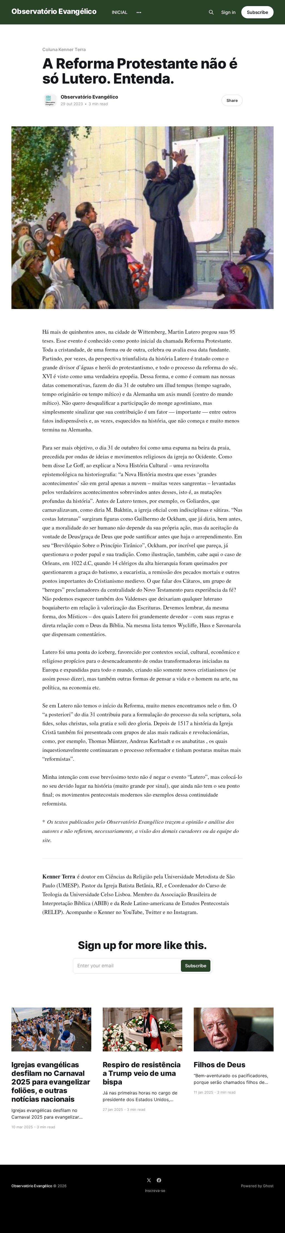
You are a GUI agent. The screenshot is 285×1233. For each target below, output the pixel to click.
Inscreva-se (155, 1190)
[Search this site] (211, 12)
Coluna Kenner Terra (63, 49)
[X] (149, 1180)
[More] (139, 12)
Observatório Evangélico (53, 11)
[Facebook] (159, 1180)
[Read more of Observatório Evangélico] (50, 100)
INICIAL (119, 12)
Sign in (228, 12)
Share (232, 100)
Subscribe (257, 12)
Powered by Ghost (257, 1186)
